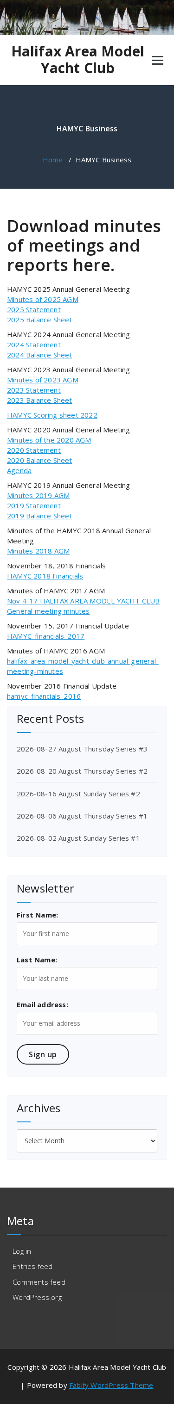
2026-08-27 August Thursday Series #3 (82, 748)
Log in (22, 1251)
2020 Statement (34, 450)
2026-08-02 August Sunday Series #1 (78, 838)
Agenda (19, 470)
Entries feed (32, 1266)
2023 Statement (34, 389)
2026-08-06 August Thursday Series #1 (82, 815)
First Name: (37, 914)
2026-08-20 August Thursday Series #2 (82, 771)
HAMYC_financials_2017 (45, 635)
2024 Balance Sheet (39, 354)
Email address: (42, 1004)
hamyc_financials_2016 (44, 696)
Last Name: (37, 959)
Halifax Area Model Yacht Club (78, 59)
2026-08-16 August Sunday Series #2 (78, 793)
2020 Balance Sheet (39, 460)
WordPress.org (37, 1297)
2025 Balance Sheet (39, 319)
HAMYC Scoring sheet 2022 (52, 414)
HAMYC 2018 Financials (45, 575)
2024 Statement (34, 344)
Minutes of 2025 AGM (42, 299)
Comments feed (39, 1282)
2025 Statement (34, 309)
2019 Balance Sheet (39, 515)
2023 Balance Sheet (39, 400)
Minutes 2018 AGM (38, 550)
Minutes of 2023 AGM (42, 379)
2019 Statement (34, 505)
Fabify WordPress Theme (111, 1385)
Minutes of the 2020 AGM (49, 439)
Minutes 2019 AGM (38, 495)
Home (53, 159)
